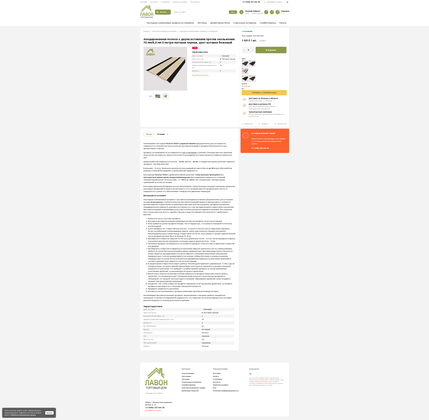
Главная (146, 31)
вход (247, 13)
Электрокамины (188, 373)
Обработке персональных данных (23, 415)
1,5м (246, 86)
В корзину (271, 50)
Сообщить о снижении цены (264, 93)
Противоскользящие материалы (164, 31)
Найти (233, 12)
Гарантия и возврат (180, 2)
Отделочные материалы (244, 23)
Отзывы (162, 134)
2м (249, 86)
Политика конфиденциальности (226, 391)
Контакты (154, 2)
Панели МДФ (285, 23)
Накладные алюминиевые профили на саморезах (170, 23)
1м (243, 86)
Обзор (149, 134)
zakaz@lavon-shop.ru (274, 2)
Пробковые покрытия (190, 391)
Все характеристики (200, 75)
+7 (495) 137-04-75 (251, 2)
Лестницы (202, 23)
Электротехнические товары (193, 388)
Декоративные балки (220, 23)
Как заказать (195, 2)
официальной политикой (258, 381)
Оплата (216, 376)
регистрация (257, 13)
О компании (165, 2)
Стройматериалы (268, 23)
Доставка (143, 2)
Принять (49, 413)
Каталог (163, 12)
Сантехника (186, 376)
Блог (215, 388)
